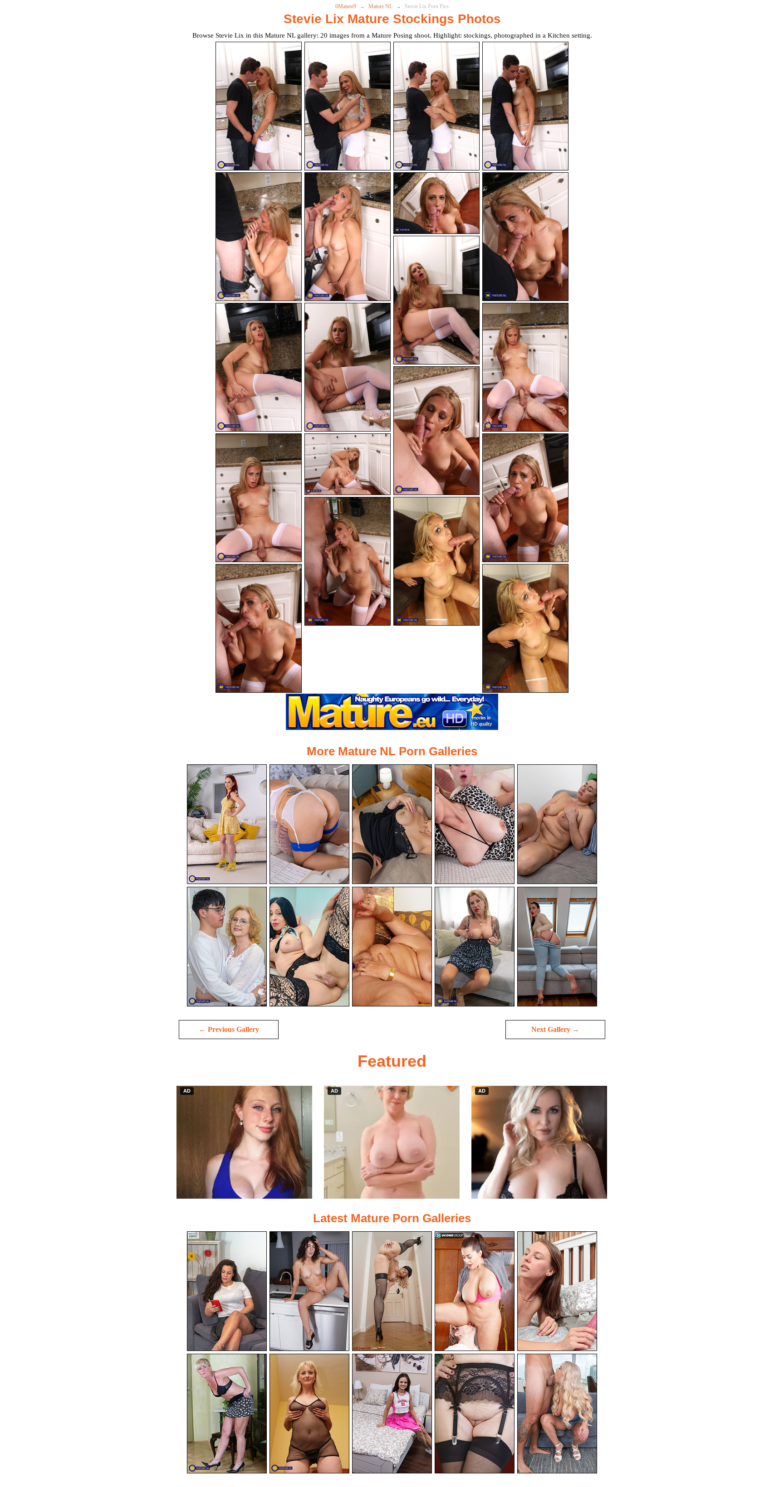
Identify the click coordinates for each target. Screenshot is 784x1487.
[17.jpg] (259, 628)
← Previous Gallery (229, 1029)
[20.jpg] (525, 628)
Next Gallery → (555, 1029)
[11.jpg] (436, 300)
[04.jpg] (525, 106)
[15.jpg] (436, 430)
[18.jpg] (347, 561)
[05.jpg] (259, 236)
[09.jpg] (259, 367)
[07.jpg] (436, 203)
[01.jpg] (259, 106)
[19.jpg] (436, 561)
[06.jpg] (347, 236)
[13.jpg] (259, 497)
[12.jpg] (525, 367)
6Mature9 (345, 6)
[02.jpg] (347, 106)
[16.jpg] (525, 497)
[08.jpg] (525, 236)
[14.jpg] (347, 464)
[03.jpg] (436, 106)
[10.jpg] (347, 367)
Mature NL (380, 6)
